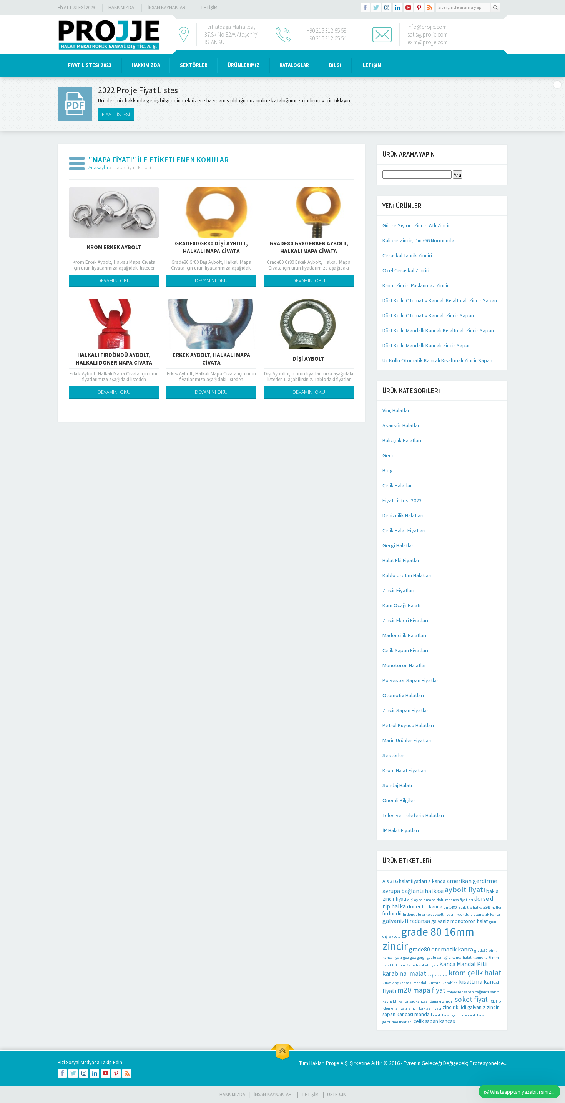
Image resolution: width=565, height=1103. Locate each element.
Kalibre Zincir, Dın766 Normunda (418, 240)
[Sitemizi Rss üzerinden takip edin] (429, 7)
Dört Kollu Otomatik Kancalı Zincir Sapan (428, 315)
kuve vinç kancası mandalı (404, 982)
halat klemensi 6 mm (481, 957)
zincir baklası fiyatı (424, 1008)
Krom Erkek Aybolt (114, 247)
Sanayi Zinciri (442, 1001)
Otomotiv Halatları (403, 695)
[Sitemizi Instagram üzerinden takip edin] (386, 7)
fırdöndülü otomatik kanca (477, 914)
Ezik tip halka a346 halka (479, 907)
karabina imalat (404, 973)
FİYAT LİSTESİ (116, 114)
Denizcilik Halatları (403, 515)
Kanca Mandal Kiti (463, 964)
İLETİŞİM (209, 7)
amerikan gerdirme (472, 881)
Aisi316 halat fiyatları (404, 881)
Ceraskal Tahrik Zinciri (407, 255)
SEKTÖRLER (194, 65)
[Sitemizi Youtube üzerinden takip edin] (408, 7)
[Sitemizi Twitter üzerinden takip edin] (376, 7)
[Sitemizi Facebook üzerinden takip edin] (365, 7)
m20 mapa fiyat (421, 990)
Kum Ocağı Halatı (401, 605)
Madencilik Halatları (404, 635)
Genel (389, 455)
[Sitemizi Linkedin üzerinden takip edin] (397, 7)
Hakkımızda (121, 7)
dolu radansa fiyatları (455, 899)
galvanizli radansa (406, 921)
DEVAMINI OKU (114, 280)
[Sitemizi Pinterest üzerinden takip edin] (419, 7)
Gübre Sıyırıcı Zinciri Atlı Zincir (416, 225)
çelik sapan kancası (435, 1021)
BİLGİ (335, 65)
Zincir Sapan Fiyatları (406, 710)
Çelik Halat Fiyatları (403, 530)
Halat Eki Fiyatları (401, 560)
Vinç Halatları (396, 410)
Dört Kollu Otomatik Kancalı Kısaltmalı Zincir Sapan (439, 300)
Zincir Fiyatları (398, 590)
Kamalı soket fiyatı (422, 965)
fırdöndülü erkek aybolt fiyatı (428, 914)
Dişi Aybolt (308, 358)
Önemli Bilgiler (398, 800)
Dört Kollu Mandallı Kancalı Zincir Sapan (426, 345)
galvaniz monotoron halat (459, 921)
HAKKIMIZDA (145, 65)
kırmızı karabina (443, 982)
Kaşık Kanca (437, 975)
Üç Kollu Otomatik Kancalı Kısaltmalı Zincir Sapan (437, 360)
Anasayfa (98, 167)
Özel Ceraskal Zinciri (405, 270)
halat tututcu (393, 965)
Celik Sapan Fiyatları (405, 650)
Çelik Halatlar (397, 485)
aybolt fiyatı (465, 890)
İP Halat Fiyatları (400, 830)
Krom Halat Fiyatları (404, 770)
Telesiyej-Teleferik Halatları (413, 815)
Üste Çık (336, 1094)
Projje (332, 1063)
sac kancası (419, 1001)
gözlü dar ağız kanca (444, 957)
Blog (387, 470)
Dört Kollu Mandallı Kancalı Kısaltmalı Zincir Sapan (438, 330)
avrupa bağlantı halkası (413, 891)
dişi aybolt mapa (421, 899)
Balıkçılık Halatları (401, 440)
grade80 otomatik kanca (441, 949)
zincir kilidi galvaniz (463, 1007)
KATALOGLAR (294, 65)
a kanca (436, 881)
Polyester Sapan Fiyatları (411, 680)
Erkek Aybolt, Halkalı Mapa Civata (211, 358)
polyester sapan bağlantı (468, 992)
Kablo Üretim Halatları (407, 575)
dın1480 (450, 907)
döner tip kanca (424, 906)
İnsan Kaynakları (167, 7)
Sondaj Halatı (397, 785)
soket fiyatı (472, 999)
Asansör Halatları (401, 425)
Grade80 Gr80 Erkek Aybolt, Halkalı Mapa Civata (308, 247)
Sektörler (393, 755)
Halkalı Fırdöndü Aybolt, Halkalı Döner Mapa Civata (114, 358)
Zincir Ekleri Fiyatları (405, 620)
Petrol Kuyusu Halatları (408, 725)
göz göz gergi (414, 957)
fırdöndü (392, 913)
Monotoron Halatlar (404, 665)
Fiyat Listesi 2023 (76, 7)
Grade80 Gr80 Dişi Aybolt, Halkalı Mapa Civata (211, 247)
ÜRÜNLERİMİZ (243, 65)
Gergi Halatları (398, 545)
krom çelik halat (475, 973)
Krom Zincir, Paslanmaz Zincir (415, 285)
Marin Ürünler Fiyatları (407, 740)
